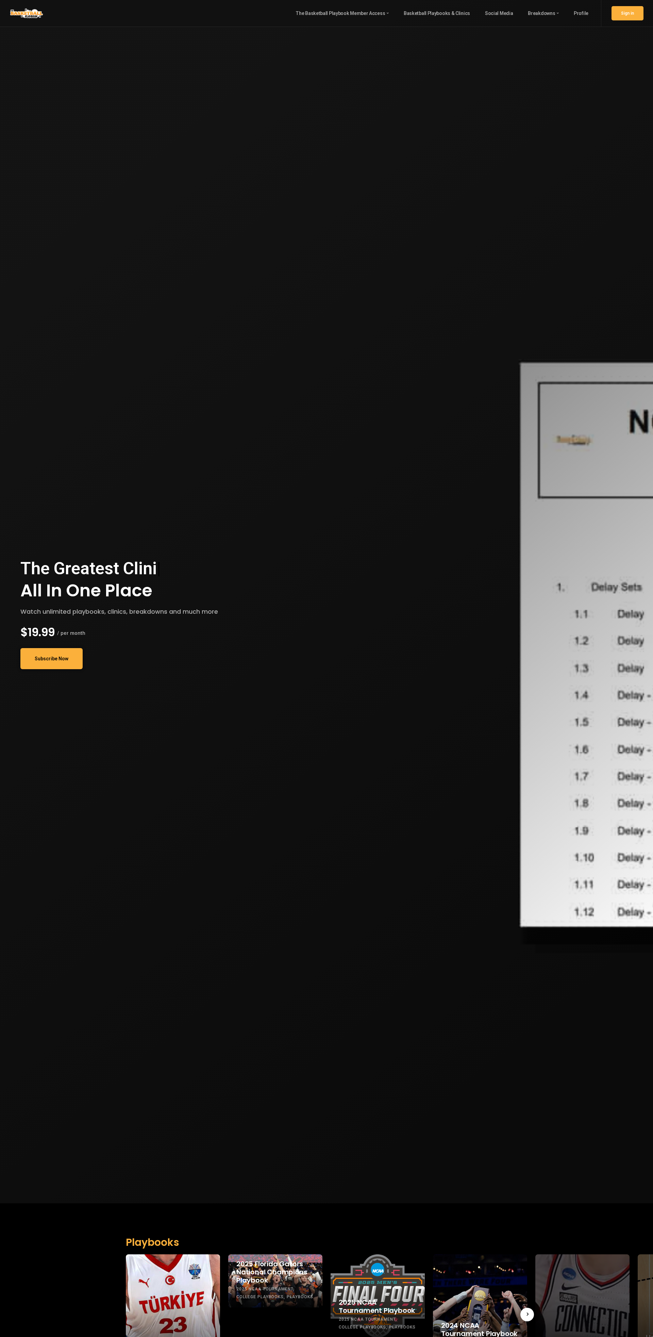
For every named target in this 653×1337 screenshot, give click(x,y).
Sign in (627, 13)
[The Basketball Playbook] (27, 13)
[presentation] (527, 1314)
